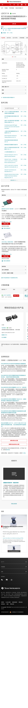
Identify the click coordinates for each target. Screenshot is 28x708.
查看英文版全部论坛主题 (14, 444)
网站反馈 (12, 604)
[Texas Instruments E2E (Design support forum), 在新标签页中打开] (7, 580)
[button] (2, 4)
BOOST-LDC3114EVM (7, 209)
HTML (9, 30)
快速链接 (3, 566)
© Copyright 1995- (6, 607)
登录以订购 (6, 223)
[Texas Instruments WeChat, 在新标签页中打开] (2, 580)
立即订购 (14, 23)
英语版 (4, 32)
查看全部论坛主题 (14, 440)
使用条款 (8, 449)
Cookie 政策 (8, 602)
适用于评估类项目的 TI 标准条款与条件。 (9, 277)
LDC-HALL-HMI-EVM (7, 242)
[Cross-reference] (14, 4)
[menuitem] (10, 4)
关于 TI (2, 561)
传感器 (6, 8)
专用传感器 (11, 8)
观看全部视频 (14, 503)
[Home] (14, 2)
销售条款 (21, 602)
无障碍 (2, 602)
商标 (7, 604)
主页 (2, 8)
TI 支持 (23, 453)
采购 (2, 571)
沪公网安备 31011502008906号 (17, 612)
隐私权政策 (14, 602)
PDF (6, 30)
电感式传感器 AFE (19, 8)
